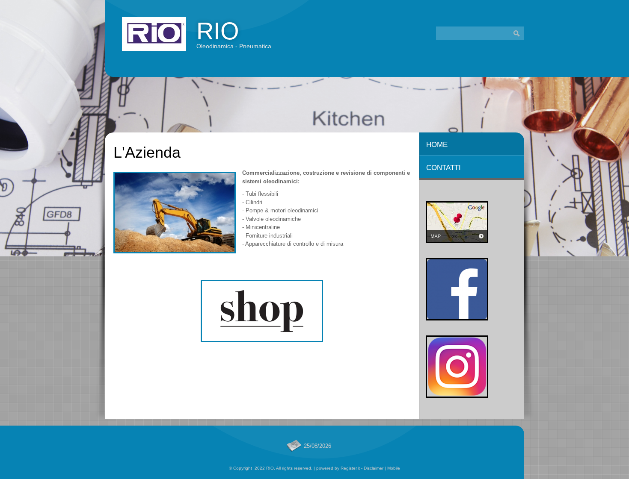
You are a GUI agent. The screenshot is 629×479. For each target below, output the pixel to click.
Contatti (443, 168)
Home (437, 145)
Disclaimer (373, 468)
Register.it (350, 468)
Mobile (393, 468)
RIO (217, 31)
